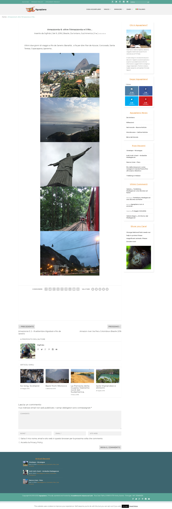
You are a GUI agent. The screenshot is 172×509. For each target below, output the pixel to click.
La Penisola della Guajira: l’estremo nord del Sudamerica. (80, 389)
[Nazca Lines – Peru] (25, 481)
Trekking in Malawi (133, 176)
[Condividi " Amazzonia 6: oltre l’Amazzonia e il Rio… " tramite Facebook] (46, 289)
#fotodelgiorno (41, 464)
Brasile (66, 33)
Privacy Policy (37, 2)
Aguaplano (43, 495)
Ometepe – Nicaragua (134, 150)
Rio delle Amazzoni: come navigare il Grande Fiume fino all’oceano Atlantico (137, 169)
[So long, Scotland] (32, 376)
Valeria (128, 189)
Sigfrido (47, 33)
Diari (129, 9)
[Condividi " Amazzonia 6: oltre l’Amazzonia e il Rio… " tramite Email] (74, 289)
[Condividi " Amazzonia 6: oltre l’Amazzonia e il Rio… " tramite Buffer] (66, 289)
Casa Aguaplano (93, 9)
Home (4, 17)
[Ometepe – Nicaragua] (25, 463)
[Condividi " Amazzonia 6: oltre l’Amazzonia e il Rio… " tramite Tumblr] (58, 289)
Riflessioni (130, 122)
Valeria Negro (131, 216)
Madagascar (32, 475)
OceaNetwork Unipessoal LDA (82, 495)
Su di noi (25, 2)
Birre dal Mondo (132, 137)
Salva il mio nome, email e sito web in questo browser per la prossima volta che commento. (62, 438)
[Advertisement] (69, 307)
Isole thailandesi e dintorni (106, 387)
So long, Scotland (29, 386)
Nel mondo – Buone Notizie (136, 127)
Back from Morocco (56, 386)
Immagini (118, 9)
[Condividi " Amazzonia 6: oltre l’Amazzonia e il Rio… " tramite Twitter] (50, 289)
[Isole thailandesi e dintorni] (107, 376)
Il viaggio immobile (139, 211)
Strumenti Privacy (53, 2)
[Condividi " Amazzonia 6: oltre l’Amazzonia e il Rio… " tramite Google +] (54, 289)
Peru (54, 464)
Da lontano (75, 33)
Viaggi (106, 9)
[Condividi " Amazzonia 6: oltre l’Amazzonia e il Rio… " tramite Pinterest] (62, 289)
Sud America (87, 33)
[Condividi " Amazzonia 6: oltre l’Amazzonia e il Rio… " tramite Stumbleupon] (70, 289)
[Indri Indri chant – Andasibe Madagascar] (25, 472)
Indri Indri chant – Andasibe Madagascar (44, 471)
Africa (47, 473)
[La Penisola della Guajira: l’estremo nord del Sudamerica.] (82, 376)
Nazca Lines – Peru (133, 162)
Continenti (49, 464)
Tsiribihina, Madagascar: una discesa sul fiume (137, 191)
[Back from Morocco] (57, 376)
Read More (133, 506)
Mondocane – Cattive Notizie (137, 132)
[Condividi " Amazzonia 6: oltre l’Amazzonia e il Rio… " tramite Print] (78, 289)
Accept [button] (125, 506)
